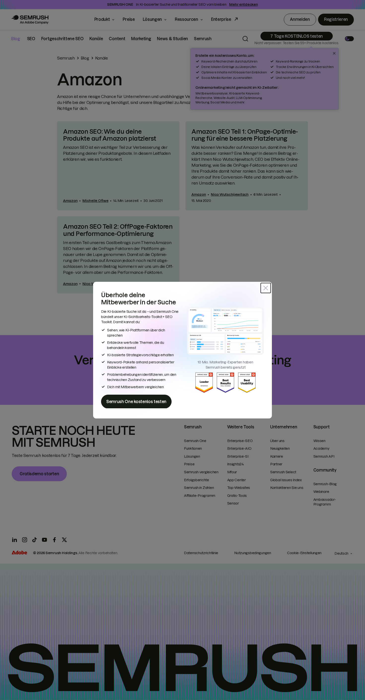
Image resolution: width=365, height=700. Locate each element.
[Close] (266, 288)
